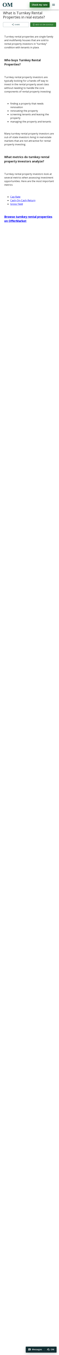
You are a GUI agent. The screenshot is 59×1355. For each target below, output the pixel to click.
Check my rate (40, 4)
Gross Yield (16, 204)
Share (17, 24)
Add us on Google (44, 24)
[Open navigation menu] (54, 5)
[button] (35, 1350)
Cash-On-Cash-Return (22, 200)
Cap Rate (15, 196)
